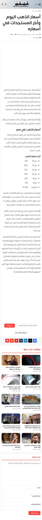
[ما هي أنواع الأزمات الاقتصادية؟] (31, 360)
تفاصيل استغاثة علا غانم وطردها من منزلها (13, 368)
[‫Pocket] (7, 341)
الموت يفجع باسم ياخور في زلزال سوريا (32, 446)
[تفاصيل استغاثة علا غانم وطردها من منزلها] (11, 360)
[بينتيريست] (16, 341)
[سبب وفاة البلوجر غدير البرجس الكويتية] (11, 438)
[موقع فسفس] (21, 4)
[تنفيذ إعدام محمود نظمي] (11, 399)
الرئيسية (37, 11)
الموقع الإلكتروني (35, 504)
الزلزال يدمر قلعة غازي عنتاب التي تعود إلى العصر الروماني (31, 407)
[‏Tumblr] (21, 341)
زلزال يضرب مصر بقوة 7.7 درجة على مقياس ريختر (11, 388)
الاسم (38, 488)
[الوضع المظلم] (6, 5)
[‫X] (30, 341)
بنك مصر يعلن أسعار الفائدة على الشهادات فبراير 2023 (32, 427)
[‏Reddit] (12, 341)
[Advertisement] (21, 64)
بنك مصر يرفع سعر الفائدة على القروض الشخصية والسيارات (11, 427)
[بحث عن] (2, 5)
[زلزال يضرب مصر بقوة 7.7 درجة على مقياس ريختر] (11, 379)
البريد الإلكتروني (35, 496)
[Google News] (21, 333)
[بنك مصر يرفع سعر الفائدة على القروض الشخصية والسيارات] (11, 418)
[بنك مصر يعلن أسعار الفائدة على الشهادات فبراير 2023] (31, 418)
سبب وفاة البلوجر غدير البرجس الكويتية (11, 446)
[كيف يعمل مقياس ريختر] (31, 379)
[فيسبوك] (35, 341)
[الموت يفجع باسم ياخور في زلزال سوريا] (31, 438)
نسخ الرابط (9, 325)
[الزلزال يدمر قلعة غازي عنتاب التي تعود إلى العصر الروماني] (31, 399)
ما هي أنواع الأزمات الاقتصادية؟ (34, 368)
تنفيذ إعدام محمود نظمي (12, 406)
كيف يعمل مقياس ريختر (33, 387)
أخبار (33, 11)
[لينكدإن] (26, 341)
